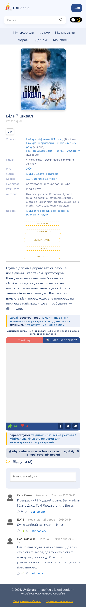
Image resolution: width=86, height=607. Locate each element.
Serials (21, 8)
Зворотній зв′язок (27, 601)
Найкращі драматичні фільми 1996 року (53, 150)
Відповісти (37, 511)
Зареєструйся (20, 435)
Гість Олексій (26, 538)
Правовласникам (59, 601)
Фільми (44, 32)
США (29, 178)
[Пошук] (61, 20)
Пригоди (52, 173)
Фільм (30, 173)
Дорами (24, 40)
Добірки (41, 40)
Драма (40, 173)
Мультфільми (65, 32)
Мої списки (61, 40)
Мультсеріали (23, 32)
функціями (18, 325)
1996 (29, 168)
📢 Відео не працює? (61, 339)
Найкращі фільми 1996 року (44, 139)
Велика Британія (45, 178)
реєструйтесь (29, 317)
